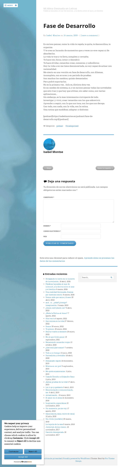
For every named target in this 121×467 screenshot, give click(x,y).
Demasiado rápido (53, 361)
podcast (59, 126)
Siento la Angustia (104, 168)
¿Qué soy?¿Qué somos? (55, 347)
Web (45, 236)
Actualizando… (52, 395)
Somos (48, 326)
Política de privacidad (52, 458)
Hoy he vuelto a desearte (56, 332)
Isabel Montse (53, 35)
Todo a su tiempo (53, 353)
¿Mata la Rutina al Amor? (57, 313)
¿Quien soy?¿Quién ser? (56, 308)
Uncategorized (72, 126)
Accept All (23, 457)
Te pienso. (50, 329)
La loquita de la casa (54, 424)
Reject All (33, 451)
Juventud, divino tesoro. (56, 427)
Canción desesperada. (55, 432)
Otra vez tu (50, 318)
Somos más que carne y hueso (58, 297)
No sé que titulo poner (55, 337)
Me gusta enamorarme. (55, 371)
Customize (13, 451)
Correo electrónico (52, 231)
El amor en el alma (54, 398)
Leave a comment (89, 35)
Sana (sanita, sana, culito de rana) (60, 414)
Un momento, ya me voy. (56, 408)
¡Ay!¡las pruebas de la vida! (57, 382)
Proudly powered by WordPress (76, 458)
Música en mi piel (53, 366)
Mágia (49, 168)
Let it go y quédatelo (54, 387)
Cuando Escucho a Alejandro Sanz (60, 377)
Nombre (47, 226)
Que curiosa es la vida (55, 321)
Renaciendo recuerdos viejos (58, 342)
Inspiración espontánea (56, 403)
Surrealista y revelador (55, 355)
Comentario (48, 197)
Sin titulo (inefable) (54, 419)
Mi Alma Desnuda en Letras (60, 8)
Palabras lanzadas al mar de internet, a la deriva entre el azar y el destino (60, 286)
